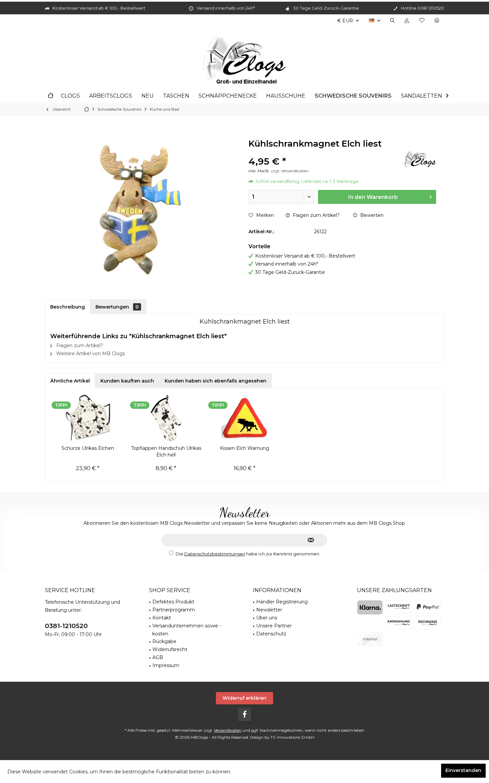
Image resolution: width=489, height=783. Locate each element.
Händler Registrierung (282, 602)
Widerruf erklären (244, 698)
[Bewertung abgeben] (324, 152)
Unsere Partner (274, 626)
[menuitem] (436, 20)
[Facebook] (244, 714)
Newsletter (269, 610)
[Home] (50, 96)
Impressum (165, 665)
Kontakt (161, 618)
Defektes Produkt (173, 602)
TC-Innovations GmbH (292, 737)
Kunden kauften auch (127, 381)
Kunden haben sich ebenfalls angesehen (215, 381)
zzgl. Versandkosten (290, 170)
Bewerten (371, 215)
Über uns (266, 618)
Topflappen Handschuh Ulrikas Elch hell (166, 451)
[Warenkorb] (436, 21)
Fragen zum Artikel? (315, 215)
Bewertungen (117, 307)
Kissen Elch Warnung (244, 448)
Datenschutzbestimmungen (214, 553)
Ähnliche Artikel (70, 381)
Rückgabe (164, 641)
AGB (157, 657)
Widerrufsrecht (169, 649)
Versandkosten (228, 730)
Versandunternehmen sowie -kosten (186, 630)
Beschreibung (67, 307)
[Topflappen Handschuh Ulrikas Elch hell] (166, 418)
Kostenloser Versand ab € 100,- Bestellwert (99, 8)
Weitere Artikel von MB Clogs (90, 354)
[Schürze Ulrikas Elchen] (88, 418)
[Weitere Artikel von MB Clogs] (419, 159)
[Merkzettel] (421, 21)
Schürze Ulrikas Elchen (88, 448)
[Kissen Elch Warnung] (244, 418)
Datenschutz (271, 634)
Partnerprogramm (173, 610)
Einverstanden (463, 770)
